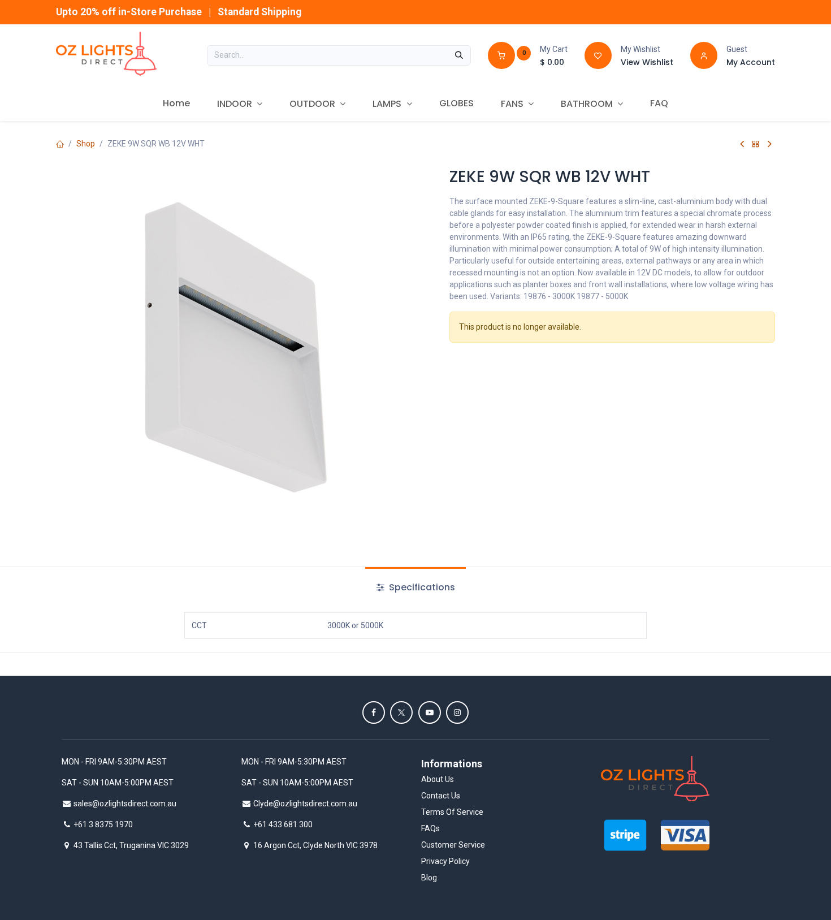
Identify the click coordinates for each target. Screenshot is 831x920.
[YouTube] (429, 712)
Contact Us (440, 795)
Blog (429, 877)
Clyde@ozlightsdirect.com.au (305, 803)
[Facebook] (373, 712)
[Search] (459, 55)
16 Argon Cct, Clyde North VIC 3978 (315, 845)
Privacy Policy (445, 861)
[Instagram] (457, 712)
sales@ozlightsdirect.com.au (124, 803)
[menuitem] (176, 103)
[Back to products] (756, 144)
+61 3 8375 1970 (103, 824)
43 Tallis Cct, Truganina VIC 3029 (131, 845)
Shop (85, 143)
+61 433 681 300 (283, 824)
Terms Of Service (452, 812)
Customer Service (453, 844)
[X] (401, 712)
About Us (437, 779)
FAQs (430, 828)
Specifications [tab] (421, 587)
